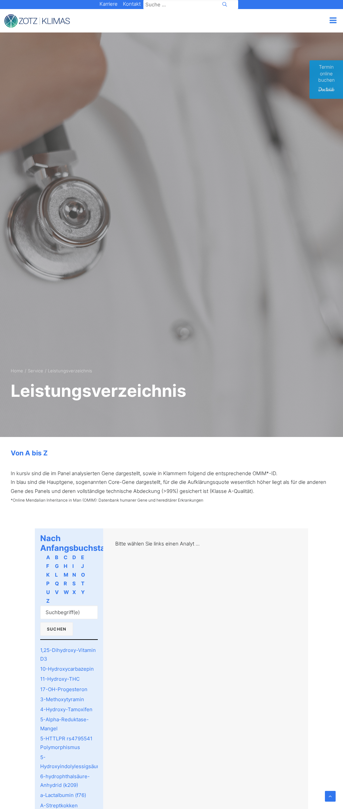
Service (35, 370)
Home (17, 370)
